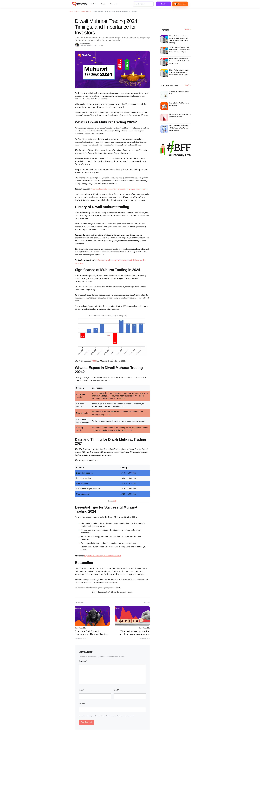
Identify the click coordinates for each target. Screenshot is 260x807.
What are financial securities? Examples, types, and (113, 189)
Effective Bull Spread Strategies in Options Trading (91, 632)
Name (81, 690)
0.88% (94, 361)
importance (142, 189)
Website (82, 703)
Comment (83, 661)
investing (79, 263)
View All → (188, 29)
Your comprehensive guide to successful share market (122, 260)
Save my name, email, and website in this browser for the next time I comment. (108, 716)
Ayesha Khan (86, 43)
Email (116, 690)
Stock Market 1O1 (80, 628)
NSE (114, 501)
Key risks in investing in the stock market (102, 556)
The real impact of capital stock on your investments (135, 632)
